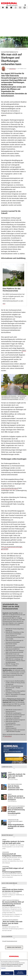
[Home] (9, 5)
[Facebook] (3, 7)
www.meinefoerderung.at (9, 488)
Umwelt (10, 772)
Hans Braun (12, 68)
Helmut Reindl (14, 779)
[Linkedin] (6, 7)
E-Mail (6, 753)
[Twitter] (11, 7)
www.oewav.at (8, 736)
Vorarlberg (5, 852)
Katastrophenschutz (11, 941)
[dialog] (14, 968)
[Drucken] (24, 7)
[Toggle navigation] (25, 5)
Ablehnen (7, 973)
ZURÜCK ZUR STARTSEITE (14, 947)
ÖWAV (24, 350)
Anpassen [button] (3, 968)
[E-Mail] (20, 7)
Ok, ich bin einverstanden (20, 972)
